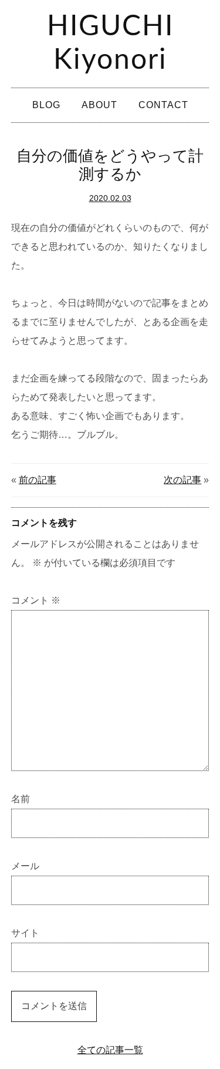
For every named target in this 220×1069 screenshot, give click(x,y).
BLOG (46, 105)
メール (25, 866)
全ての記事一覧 (110, 1050)
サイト (25, 933)
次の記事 (182, 480)
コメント (35, 600)
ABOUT (99, 105)
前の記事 (37, 480)
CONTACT (163, 105)
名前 (20, 799)
